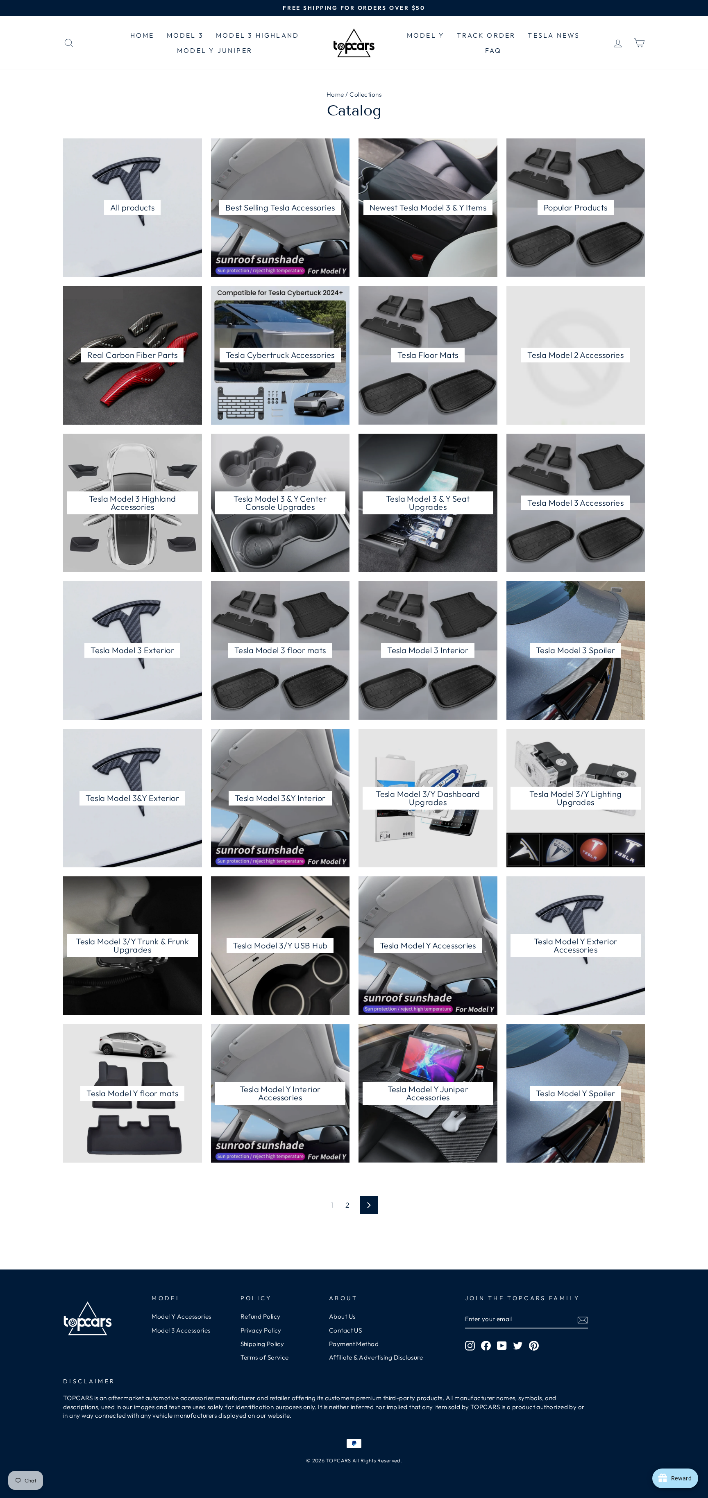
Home (335, 94)
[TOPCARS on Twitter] (518, 1346)
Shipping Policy (262, 1344)
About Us (342, 1316)
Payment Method (354, 1344)
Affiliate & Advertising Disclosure (376, 1357)
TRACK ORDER (486, 35)
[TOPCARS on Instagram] (470, 1346)
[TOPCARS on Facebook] (486, 1346)
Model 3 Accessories (181, 1330)
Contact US (345, 1330)
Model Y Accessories (181, 1316)
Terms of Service (265, 1357)
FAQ (493, 50)
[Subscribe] (582, 1319)
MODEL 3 (185, 35)
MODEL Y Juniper (214, 50)
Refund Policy (261, 1316)
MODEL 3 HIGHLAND (257, 35)
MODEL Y (426, 35)
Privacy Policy (261, 1330)
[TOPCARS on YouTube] (502, 1346)
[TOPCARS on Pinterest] (534, 1346)
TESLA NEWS (554, 35)
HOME (142, 35)
